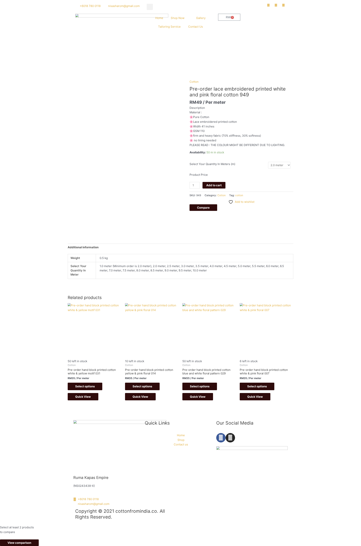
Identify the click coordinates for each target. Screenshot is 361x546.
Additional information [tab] (83, 247)
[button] (150, 7)
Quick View (83, 396)
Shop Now (177, 18)
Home (159, 18)
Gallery (201, 18)
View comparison (19, 542)
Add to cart (214, 185)
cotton (239, 195)
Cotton (194, 81)
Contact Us (195, 26)
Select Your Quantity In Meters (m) (212, 164)
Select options (85, 386)
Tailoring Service (169, 26)
